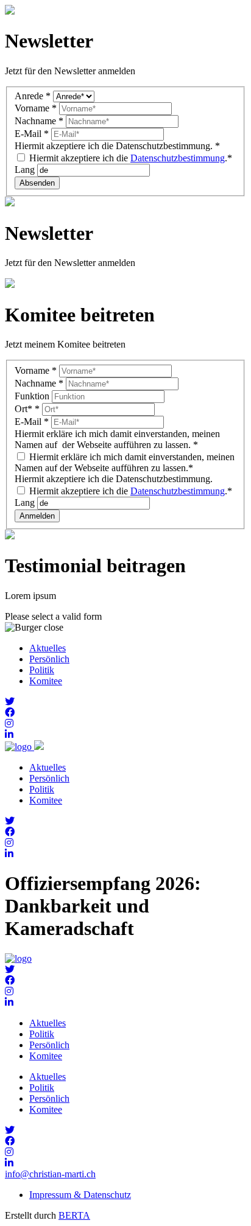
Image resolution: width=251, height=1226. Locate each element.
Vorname (36, 108)
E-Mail (32, 133)
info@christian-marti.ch (50, 1174)
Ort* (27, 409)
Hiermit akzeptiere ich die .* (129, 158)
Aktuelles (47, 648)
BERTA (74, 1215)
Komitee (45, 681)
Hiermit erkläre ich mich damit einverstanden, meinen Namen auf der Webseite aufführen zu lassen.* (125, 462)
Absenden (37, 182)
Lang (26, 169)
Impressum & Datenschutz (80, 1194)
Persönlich (49, 659)
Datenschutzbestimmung (177, 158)
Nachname (39, 121)
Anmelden (37, 515)
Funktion (33, 396)
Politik (41, 670)
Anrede (33, 96)
